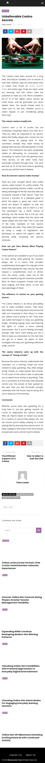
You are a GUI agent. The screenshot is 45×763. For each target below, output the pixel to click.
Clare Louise (6, 24)
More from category (11, 498)
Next (11, 507)
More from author (25, 494)
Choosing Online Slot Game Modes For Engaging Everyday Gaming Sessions (21, 703)
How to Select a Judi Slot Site (35, 457)
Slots (5, 575)
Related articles (9, 494)
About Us (31, 755)
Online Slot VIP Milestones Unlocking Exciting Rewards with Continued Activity (22, 737)
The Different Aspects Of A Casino (9, 459)
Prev (5, 507)
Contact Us (15, 755)
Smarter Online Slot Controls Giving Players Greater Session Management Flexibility (22, 600)
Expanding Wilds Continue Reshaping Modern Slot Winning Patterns (20, 634)
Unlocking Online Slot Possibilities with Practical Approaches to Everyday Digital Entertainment (21, 668)
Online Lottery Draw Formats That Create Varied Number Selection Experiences (21, 565)
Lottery (5, 540)
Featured (5, 11)
